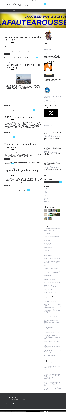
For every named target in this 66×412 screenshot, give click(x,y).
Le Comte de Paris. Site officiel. (49, 98)
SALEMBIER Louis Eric (48, 142)
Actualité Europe (21, 57)
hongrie (28, 57)
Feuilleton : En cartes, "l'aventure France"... (51, 254)
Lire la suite (7, 54)
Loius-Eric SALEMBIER (48, 173)
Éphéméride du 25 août (55, 126)
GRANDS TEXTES (47, 265)
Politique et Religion (21, 136)
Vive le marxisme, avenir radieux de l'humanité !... (21, 145)
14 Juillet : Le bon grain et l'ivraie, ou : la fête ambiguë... (22, 66)
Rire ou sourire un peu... (48, 289)
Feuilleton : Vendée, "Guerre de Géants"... (51, 259)
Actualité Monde (20, 162)
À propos (14, 10)
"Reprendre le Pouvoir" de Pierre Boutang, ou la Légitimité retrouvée (52, 367)
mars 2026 (46, 195)
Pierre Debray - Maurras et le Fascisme (51, 281)
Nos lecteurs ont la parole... (49, 278)
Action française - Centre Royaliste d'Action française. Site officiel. (52, 97)
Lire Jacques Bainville (47, 275)
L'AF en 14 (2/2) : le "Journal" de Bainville (51, 272)
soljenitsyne (31, 136)
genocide (14, 110)
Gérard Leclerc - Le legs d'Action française (51, 262)
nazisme (18, 110)
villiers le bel (15, 190)
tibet (5, 190)
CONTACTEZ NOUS (47, 49)
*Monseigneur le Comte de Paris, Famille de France (52, 229)
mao (9, 163)
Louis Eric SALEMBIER (48, 136)
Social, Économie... (27, 162)
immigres (24, 190)
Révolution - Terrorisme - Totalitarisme (25, 108)
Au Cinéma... (46, 237)
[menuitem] (7, 10)
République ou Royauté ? (48, 285)
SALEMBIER (46, 152)
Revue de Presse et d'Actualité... (49, 288)
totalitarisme (10, 110)
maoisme (6, 163)
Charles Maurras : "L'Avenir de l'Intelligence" (52, 387)
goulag (10, 137)
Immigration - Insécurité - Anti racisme (31, 189)
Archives (13, 403)
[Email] (45, 4)
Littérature (46, 276)
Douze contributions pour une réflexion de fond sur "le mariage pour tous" (52, 369)
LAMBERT (45, 157)
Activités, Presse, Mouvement (49, 230)
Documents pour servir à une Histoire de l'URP (52, 241)
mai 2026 (45, 192)
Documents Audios (47, 240)
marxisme (32, 57)
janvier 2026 (46, 198)
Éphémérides (46, 250)
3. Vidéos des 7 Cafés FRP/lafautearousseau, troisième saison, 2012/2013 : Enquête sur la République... (52, 375)
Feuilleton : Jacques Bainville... (49, 255)
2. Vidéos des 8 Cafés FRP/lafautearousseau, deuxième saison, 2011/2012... (52, 378)
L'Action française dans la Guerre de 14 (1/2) (52, 271)
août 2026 (45, 188)
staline (30, 110)
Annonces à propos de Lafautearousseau (51, 236)
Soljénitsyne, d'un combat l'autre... (20, 117)
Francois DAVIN (46, 126)
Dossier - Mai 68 (47, 244)
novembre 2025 (46, 201)
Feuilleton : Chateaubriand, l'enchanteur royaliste (51, 252)
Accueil (7, 10)
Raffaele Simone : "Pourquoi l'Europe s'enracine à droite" (52, 389)
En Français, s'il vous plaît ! (48, 247)
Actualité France (47, 233)
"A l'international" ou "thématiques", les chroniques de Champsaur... (52, 365)
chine (39, 162)
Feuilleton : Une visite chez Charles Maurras (52, 258)
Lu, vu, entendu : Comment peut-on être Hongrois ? (22, 38)
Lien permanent (9, 57)
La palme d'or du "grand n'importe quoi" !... (22, 172)
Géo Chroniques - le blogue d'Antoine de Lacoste (52, 101)
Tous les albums (46, 221)
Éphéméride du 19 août (55, 147)
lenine (27, 110)
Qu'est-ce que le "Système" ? (49, 362)
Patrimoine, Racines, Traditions (49, 279)
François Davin (46, 147)
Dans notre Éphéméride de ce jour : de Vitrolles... (52, 168)
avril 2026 (45, 194)
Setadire (45, 130)
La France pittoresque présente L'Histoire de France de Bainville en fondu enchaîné (52, 383)
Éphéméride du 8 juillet (55, 162)
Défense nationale (47, 239)
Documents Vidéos (47, 243)
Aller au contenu (3, 1)
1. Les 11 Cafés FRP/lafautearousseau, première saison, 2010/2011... (52, 380)
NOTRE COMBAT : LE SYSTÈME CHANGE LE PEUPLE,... (52, 158)
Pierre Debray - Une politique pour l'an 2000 (52, 282)
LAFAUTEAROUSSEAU (13, 4)
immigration (20, 190)
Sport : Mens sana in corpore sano (50, 292)
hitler (25, 110)
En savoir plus (46, 411)
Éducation (45, 246)
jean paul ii (35, 136)
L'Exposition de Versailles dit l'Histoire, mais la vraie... (52, 385)
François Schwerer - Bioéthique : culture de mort (52, 261)
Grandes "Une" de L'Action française (50, 264)
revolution (37, 108)
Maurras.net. (46, 100)
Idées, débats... (46, 266)
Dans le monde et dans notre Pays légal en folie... (52, 131)
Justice (45, 269)
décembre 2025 (46, 199)
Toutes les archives (47, 202)
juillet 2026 (46, 189)
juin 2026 (45, 191)
